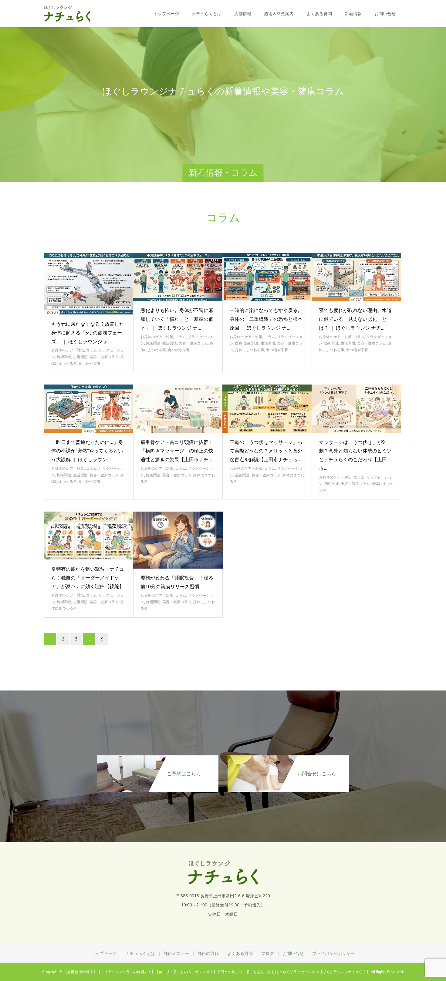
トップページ (166, 13)
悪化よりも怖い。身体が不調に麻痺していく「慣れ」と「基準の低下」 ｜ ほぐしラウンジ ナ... (176, 319)
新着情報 (353, 13)
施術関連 (64, 356)
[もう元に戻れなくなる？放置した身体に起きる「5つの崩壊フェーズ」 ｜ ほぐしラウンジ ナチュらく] (88, 284)
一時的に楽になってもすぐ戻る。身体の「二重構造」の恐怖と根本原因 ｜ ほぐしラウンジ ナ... (266, 319)
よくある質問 (319, 13)
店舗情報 (242, 13)
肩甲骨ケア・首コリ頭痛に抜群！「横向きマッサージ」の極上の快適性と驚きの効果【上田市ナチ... (176, 451)
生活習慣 (80, 356)
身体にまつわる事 (249, 349)
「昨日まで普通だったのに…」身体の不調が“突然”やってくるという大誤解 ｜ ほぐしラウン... (87, 451)
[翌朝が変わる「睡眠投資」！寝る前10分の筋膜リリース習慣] (178, 540)
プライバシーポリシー (333, 953)
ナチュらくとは (206, 13)
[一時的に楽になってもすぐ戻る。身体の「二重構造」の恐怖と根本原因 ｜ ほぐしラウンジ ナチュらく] (267, 277)
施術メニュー (176, 953)
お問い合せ (385, 13)
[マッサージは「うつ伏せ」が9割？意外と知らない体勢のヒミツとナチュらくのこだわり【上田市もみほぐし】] (356, 409)
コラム (91, 350)
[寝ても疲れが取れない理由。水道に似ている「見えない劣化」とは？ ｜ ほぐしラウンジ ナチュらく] (356, 277)
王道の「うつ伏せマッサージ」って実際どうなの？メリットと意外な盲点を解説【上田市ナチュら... (266, 451)
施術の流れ (208, 953)
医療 (238, 343)
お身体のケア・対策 (67, 350)
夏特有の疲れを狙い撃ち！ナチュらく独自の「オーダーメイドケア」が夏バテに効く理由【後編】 (87, 578)
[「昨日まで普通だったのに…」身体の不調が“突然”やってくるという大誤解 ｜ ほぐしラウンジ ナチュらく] (88, 409)
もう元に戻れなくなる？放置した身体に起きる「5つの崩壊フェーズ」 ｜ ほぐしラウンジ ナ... (87, 333)
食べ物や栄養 (89, 363)
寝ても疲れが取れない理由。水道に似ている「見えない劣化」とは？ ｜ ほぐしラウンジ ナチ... (355, 319)
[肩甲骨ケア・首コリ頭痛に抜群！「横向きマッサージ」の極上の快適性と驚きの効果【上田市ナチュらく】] (178, 409)
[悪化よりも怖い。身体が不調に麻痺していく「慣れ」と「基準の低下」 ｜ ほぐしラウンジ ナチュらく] (178, 277)
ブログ (267, 953)
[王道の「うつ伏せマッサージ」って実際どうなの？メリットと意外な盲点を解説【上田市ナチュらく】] (267, 409)
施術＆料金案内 (279, 13)
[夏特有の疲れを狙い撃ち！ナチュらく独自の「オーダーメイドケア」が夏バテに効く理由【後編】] (88, 536)
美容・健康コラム (104, 356)
